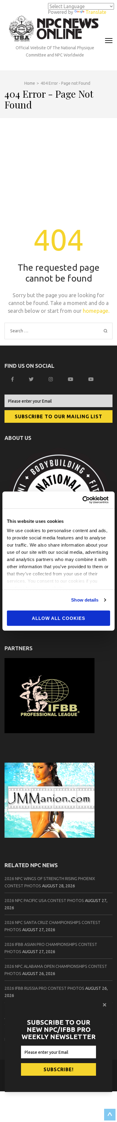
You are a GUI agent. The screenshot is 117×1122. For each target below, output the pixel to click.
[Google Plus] (71, 379)
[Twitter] (32, 379)
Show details (84, 599)
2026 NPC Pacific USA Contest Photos (44, 900)
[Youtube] (91, 379)
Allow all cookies (58, 617)
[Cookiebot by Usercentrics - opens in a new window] (84, 500)
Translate (96, 12)
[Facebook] (13, 379)
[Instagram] (51, 379)
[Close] (105, 1004)
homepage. (96, 311)
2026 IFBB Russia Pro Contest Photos (44, 988)
